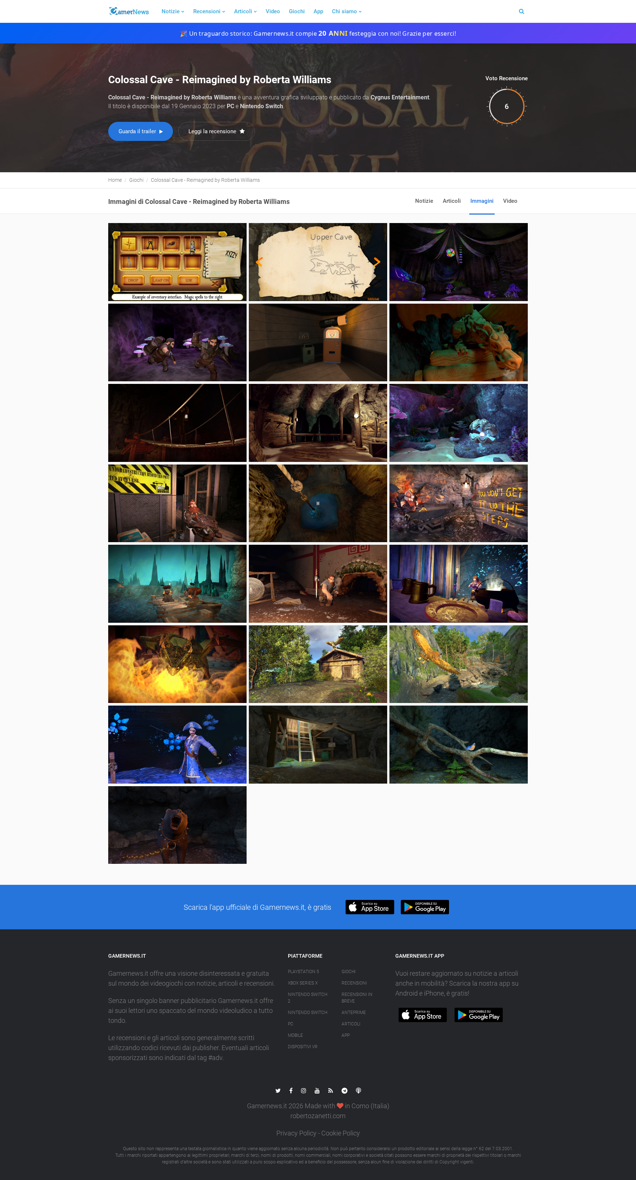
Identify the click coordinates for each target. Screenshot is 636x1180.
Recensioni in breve (357, 998)
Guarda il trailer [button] (138, 131)
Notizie (171, 11)
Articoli (243, 11)
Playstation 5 (303, 971)
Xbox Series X (303, 983)
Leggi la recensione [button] (213, 131)
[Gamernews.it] (128, 11)
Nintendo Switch (307, 1012)
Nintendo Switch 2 (307, 998)
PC (290, 1024)
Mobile (295, 1035)
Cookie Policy (340, 1133)
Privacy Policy (296, 1133)
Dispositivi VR (303, 1046)
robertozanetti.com (318, 1116)
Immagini (482, 201)
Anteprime (354, 1012)
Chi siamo (344, 11)
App (318, 11)
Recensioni (206, 11)
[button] (369, 907)
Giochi (297, 11)
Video (273, 11)
